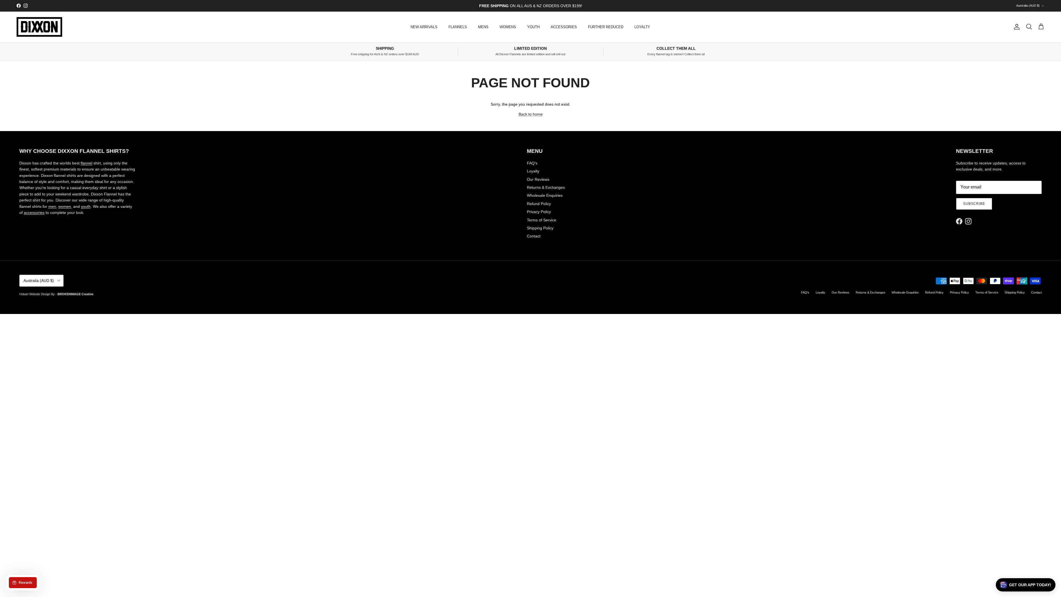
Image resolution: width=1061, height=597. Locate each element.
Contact (533, 236)
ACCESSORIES (564, 27)
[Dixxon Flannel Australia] (39, 27)
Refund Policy (539, 203)
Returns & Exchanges (546, 187)
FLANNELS (457, 27)
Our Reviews (538, 179)
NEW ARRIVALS (424, 27)
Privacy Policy (539, 212)
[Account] (1015, 26)
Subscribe (974, 204)
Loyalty (533, 171)
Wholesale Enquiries (545, 195)
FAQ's (532, 163)
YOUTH (533, 27)
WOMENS (508, 27)
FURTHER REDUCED (605, 27)
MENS (483, 27)
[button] (1025, 584)
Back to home (531, 114)
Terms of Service (541, 220)
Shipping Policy (540, 228)
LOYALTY (642, 27)
